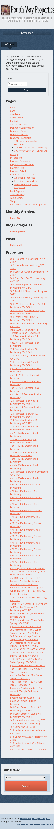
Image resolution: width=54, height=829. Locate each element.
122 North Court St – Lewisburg (30, 147)
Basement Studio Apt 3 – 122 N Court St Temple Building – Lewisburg (26, 700)
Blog (12, 107)
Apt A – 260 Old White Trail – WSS (27, 665)
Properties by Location (22, 174)
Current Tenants (19, 124)
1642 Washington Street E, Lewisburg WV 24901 (24, 318)
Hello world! (16, 245)
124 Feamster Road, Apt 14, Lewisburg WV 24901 (24, 402)
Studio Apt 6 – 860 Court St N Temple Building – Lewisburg (25, 331)
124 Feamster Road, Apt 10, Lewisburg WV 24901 (24, 428)
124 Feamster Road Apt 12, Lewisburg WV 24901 (24, 415)
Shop (13, 201)
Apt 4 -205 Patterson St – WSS (25, 626)
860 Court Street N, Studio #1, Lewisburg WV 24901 (25, 715)
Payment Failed (18, 171)
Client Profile (16, 117)
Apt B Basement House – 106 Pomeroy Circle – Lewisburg (25, 579)
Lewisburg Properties (25, 181)
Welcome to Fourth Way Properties (28, 204)
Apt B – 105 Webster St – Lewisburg (28, 603)
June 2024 (15, 218)
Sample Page (17, 197)
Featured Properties (20, 137)
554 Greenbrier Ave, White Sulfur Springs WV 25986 (27, 622)
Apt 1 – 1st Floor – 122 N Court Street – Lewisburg (26, 683)
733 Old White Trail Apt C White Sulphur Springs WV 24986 (26, 654)
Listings (14, 154)
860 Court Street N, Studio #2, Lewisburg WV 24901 (25, 709)
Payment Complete (20, 161)
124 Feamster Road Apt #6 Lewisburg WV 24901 (24, 454)
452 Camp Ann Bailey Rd (22, 726)
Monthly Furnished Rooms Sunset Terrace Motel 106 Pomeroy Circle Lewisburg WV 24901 (27, 571)
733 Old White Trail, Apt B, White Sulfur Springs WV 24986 (27, 661)
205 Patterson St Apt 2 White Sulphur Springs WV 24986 (25, 638)
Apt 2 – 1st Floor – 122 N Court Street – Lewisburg (26, 677)
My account (16, 157)
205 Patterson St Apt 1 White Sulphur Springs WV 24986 (25, 644)
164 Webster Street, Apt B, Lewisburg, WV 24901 (24, 609)
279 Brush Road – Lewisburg (25, 723)
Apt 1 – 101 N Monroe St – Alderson (28, 749)
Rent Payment (17, 191)
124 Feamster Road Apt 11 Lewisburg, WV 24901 (23, 422)
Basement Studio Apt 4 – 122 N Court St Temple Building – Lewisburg (26, 691)
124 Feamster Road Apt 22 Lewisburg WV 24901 (23, 351)
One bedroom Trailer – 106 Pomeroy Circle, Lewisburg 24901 (27, 586)
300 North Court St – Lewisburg (30, 150)
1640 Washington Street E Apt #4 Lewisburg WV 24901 (27, 305)
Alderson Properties (24, 177)
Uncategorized (17, 231)
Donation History (19, 134)
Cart (12, 110)
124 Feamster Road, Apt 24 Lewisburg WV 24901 (24, 338)
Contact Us (15, 121)
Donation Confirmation (22, 127)
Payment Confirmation (22, 164)
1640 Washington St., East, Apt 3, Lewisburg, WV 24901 (27, 286)
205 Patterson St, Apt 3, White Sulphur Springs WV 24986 (25, 631)
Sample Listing (17, 194)
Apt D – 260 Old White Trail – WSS (27, 649)
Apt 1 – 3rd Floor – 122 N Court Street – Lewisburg (26, 670)
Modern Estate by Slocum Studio (35, 824)
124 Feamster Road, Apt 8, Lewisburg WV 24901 (23, 441)
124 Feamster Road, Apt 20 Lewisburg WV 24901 (24, 364)
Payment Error (17, 167)
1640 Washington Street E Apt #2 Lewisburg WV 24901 (27, 312)
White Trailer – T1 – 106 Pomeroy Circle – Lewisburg (27, 592)
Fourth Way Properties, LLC (35, 818)
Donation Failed (18, 131)
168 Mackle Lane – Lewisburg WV (27, 720)
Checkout (15, 114)
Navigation (27, 33)
